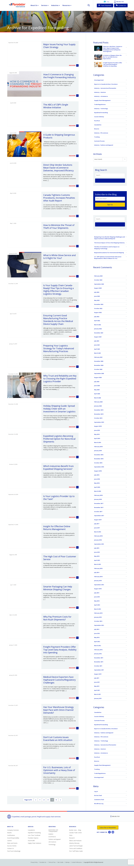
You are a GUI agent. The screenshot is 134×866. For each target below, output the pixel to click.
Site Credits (60, 862)
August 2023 (98, 288)
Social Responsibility (13, 838)
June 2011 (97, 682)
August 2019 (98, 426)
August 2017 (98, 519)
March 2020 (97, 398)
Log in (96, 791)
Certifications (11, 835)
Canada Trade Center (75, 833)
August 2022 (98, 312)
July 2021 (96, 341)
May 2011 (96, 686)
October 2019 (98, 418)
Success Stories (11, 846)
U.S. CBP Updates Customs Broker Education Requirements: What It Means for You (107, 257)
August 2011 (98, 674)
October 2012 (98, 621)
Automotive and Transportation (53, 830)
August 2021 (98, 337)
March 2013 (97, 609)
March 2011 (97, 694)
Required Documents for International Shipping (109, 252)
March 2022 (97, 325)
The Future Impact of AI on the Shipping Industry (109, 243)
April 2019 (97, 438)
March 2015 (97, 564)
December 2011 (98, 658)
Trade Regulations (100, 104)
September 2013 (99, 584)
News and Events (12, 843)
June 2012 (97, 633)
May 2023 (96, 300)
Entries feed (98, 795)
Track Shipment (105, 5)
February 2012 (98, 649)
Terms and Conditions (75, 848)
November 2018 (98, 459)
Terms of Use (52, 862)
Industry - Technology (101, 108)
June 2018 (97, 479)
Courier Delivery (99, 116)
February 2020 (98, 402)
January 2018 (98, 499)
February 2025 (98, 276)
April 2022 (97, 320)
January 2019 (98, 450)
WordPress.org (98, 803)
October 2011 (98, 666)
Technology (51, 844)
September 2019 (99, 422)
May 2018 (96, 483)
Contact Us (122, 5)
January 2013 (98, 617)
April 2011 (97, 690)
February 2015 (98, 568)
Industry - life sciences (101, 133)
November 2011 (98, 662)
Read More (72, 65)
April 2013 (97, 605)
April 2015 (97, 560)
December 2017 (98, 503)
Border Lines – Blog (75, 830)
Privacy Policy (34, 862)
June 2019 (97, 430)
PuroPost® (31, 840)
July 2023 (96, 292)
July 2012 (96, 629)
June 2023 (97, 296)
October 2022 (98, 308)
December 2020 (98, 361)
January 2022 (98, 329)
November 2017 (98, 507)
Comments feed (99, 799)
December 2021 (98, 333)
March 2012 (97, 645)
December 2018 (98, 455)
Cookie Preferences (77, 862)
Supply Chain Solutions (34, 843)
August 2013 (98, 589)
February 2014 (98, 576)
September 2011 (99, 670)
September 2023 (99, 284)
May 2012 (96, 637)
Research (72, 838)
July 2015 (96, 548)
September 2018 (99, 467)
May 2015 (96, 556)
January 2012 (98, 653)
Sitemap (67, 862)
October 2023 (98, 280)
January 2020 (98, 406)
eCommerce (52, 837)
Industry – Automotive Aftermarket (105, 88)
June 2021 (97, 345)
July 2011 (96, 678)
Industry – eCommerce (101, 96)
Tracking (97, 137)
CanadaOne (97, 125)
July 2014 (96, 572)
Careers (9, 840)
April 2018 (97, 487)
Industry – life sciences (101, 737)
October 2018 (98, 463)
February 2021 (98, 357)
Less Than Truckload (34, 835)
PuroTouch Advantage (13, 851)
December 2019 (98, 410)
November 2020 (98, 365)
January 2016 (98, 540)
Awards (9, 833)
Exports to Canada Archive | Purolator (106, 84)
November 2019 (98, 414)
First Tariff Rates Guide (76, 851)
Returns (96, 129)
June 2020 (97, 385)
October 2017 (98, 511)
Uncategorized (98, 80)
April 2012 (97, 641)
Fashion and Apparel (54, 839)
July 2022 (96, 316)
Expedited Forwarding (101, 112)
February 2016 (98, 536)
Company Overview (13, 830)
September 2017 (99, 515)
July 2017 (96, 524)
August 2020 (98, 377)
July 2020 (96, 381)
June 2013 (97, 597)
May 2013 (96, 601)
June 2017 (97, 528)
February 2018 (98, 495)
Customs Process (99, 141)
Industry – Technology (101, 741)
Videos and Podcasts (75, 840)
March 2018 (97, 491)
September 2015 (99, 544)
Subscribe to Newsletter (108, 828)
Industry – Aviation (100, 92)
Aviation (50, 834)
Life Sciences (52, 842)
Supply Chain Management (102, 100)
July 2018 (96, 475)
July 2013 (96, 593)
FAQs (70, 835)
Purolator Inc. (43, 862)
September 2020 (99, 373)
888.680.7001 (120, 2)
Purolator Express (33, 838)
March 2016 (97, 532)
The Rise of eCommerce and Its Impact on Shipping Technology (106, 247)
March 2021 (97, 353)
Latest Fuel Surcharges (76, 846)
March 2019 (97, 442)
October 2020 (98, 369)
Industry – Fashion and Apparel (103, 733)
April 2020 (97, 394)
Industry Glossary (74, 843)
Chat (108, 2)
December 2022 (98, 304)
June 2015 (97, 552)
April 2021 (97, 349)
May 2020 (96, 390)
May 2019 (96, 434)
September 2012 (99, 625)
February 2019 (98, 446)
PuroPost (97, 120)
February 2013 (98, 613)
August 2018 (98, 471)
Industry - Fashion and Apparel (103, 145)
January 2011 (98, 698)
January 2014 (98, 580)
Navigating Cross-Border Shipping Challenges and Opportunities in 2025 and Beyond (109, 238)
